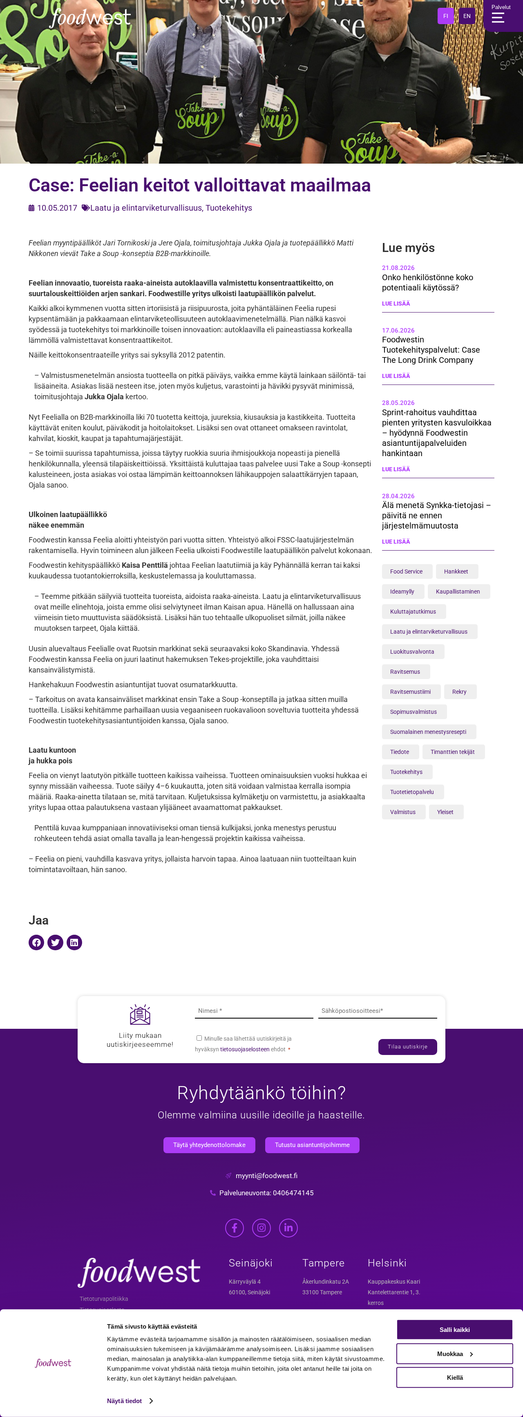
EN (467, 16)
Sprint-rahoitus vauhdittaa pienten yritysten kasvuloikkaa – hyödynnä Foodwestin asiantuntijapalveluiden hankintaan (437, 432)
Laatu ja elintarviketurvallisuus (146, 208)
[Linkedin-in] (288, 1228)
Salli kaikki (455, 1329)
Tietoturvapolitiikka (104, 1299)
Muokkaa (450, 1353)
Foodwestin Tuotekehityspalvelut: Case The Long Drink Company (431, 350)
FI (445, 16)
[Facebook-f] (234, 1228)
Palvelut (501, 7)
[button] (36, 942)
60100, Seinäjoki (249, 1292)
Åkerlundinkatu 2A (325, 1281)
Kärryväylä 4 (245, 1281)
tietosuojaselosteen (245, 1049)
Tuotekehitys (229, 208)
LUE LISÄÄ (396, 303)
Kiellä (455, 1377)
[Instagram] (261, 1228)
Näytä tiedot (124, 1400)
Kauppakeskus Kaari (394, 1281)
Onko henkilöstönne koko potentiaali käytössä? (427, 282)
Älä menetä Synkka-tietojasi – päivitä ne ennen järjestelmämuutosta (436, 515)
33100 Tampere (322, 1292)
